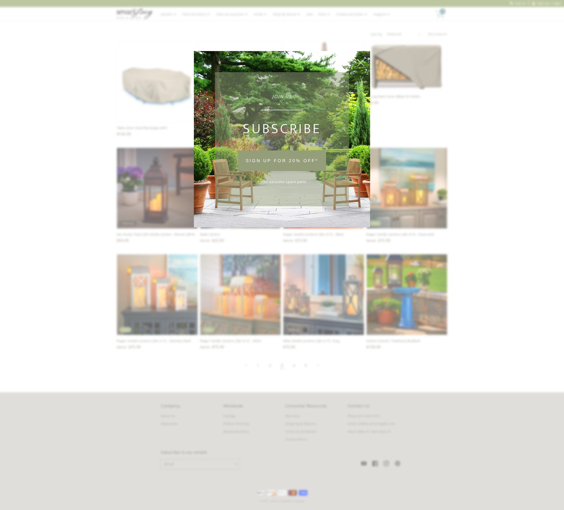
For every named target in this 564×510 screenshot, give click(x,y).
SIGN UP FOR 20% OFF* (282, 160)
